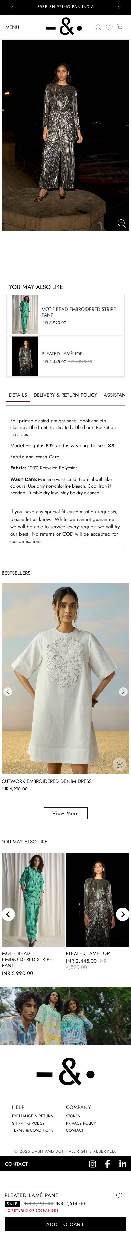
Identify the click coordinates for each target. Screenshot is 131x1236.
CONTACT (75, 1130)
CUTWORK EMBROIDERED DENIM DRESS (47, 781)
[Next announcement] (118, 7)
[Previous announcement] (12, 7)
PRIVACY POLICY (81, 1123)
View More (65, 813)
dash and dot (48, 1151)
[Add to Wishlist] (119, 1200)
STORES (73, 1116)
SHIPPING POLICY (28, 1123)
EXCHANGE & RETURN (32, 1116)
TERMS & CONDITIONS (33, 1130)
